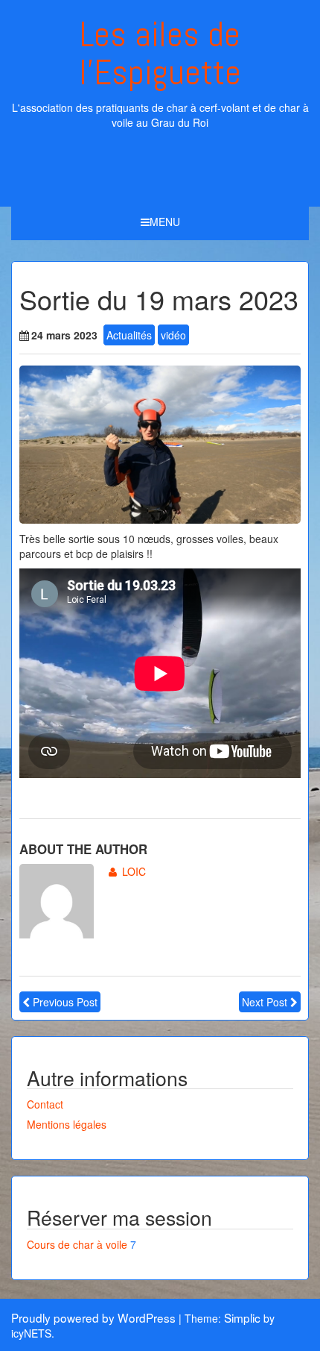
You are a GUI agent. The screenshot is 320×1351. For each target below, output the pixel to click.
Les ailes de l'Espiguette (160, 53)
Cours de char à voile (77, 1244)
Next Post (264, 1001)
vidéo (173, 334)
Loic (134, 871)
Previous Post (65, 1001)
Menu (165, 221)
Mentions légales (66, 1124)
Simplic (242, 1317)
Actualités (129, 334)
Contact (45, 1104)
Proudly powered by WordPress (93, 1317)
